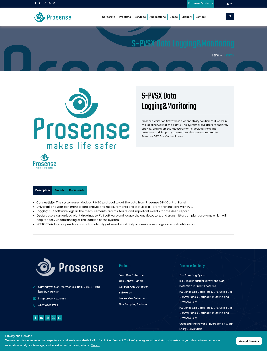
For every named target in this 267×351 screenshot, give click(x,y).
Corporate (108, 17)
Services (140, 17)
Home (215, 55)
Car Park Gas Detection (134, 287)
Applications (157, 17)
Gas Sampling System (133, 304)
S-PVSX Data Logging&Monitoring (169, 101)
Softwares (125, 292)
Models (59, 190)
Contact (200, 17)
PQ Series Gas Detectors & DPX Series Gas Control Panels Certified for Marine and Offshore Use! (205, 297)
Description (42, 190)
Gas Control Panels (131, 281)
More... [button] (95, 345)
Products (125, 17)
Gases (173, 17)
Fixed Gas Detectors (131, 275)
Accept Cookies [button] (249, 341)
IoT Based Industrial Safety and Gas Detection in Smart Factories (201, 283)
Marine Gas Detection (133, 298)
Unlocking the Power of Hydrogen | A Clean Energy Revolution (206, 326)
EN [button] (227, 4)
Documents (76, 190)
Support (186, 17)
